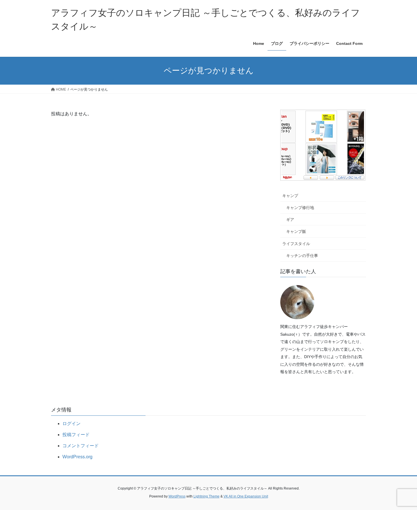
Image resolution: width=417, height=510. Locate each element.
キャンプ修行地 (300, 207)
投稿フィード (76, 434)
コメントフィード (80, 445)
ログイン (71, 423)
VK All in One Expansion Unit (246, 496)
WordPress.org (77, 456)
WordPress (177, 496)
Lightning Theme (206, 496)
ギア (290, 219)
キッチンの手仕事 (302, 255)
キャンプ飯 (296, 231)
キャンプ (290, 195)
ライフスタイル (296, 243)
